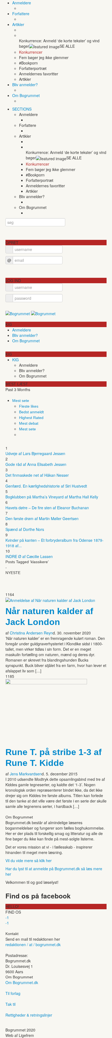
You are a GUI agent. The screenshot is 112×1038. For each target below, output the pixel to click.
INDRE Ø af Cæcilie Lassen (29, 556)
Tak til (10, 1004)
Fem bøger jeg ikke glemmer (44, 57)
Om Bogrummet (26, 95)
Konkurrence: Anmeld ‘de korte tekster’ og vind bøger (59, 43)
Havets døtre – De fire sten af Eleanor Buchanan (47, 507)
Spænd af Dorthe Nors (24, 529)
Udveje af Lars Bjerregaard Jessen (35, 453)
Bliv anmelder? (25, 84)
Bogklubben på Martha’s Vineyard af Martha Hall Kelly (51, 496)
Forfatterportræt (32, 68)
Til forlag (12, 993)
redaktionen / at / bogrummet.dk (33, 944)
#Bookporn (28, 63)
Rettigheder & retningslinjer (28, 1015)
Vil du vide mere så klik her (28, 860)
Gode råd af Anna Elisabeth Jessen (35, 464)
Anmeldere (21, 2)
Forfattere (20, 13)
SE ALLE (67, 46)
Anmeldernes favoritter (38, 73)
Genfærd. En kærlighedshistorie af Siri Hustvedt (46, 486)
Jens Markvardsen (26, 773)
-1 (7, 917)
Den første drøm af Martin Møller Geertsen (42, 518)
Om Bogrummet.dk (21, 982)
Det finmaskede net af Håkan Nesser (37, 475)
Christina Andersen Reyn (31, 633)
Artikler (18, 24)
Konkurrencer (30, 52)
